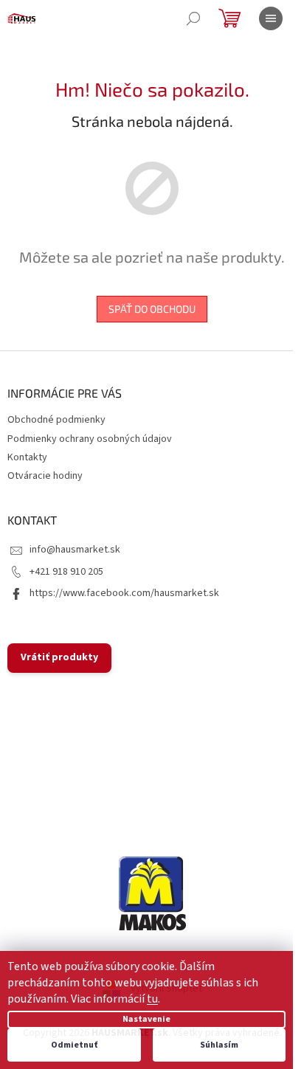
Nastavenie (146, 1019)
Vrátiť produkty (59, 657)
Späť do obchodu (152, 308)
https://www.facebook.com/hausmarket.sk (124, 593)
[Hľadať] (193, 18)
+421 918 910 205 (66, 571)
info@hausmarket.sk (75, 549)
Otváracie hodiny (45, 475)
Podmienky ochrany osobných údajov (89, 439)
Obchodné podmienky (56, 419)
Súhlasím (219, 1045)
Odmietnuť (74, 1045)
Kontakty (27, 457)
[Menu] (271, 18)
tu (152, 999)
